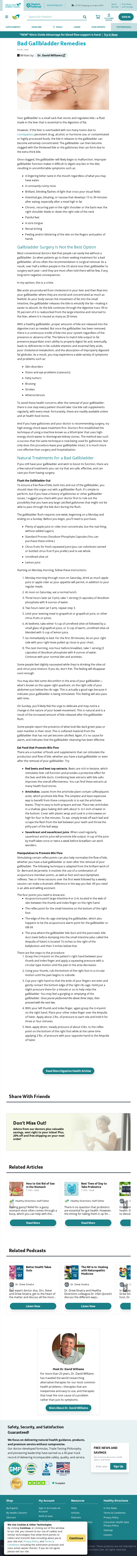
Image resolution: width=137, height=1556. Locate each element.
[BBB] (47, 1468)
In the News (110, 1508)
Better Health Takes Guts (38, 1268)
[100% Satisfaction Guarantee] (31, 1468)
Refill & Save (46, 1516)
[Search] (85, 17)
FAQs (74, 1508)
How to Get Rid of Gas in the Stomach (40, 1185)
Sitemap (108, 1530)
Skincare (11, 1517)
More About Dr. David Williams (68, 1408)
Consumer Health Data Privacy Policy (116, 1524)
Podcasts (76, 1517)
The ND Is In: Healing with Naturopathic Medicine (94, 1270)
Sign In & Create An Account (49, 1509)
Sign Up (118, 1466)
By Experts (12, 1508)
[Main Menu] (7, 17)
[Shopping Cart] (98, 17)
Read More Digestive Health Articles (68, 1071)
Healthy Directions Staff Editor (32, 1200)
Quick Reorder (115, 5)
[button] (126, 17)
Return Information (49, 1520)
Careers (108, 1534)
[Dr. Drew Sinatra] (11, 1284)
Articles (75, 1512)
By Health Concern (16, 1512)
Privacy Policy (31, 1541)
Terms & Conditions (115, 1512)
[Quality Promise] (16, 1483)
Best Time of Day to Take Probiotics (94, 1185)
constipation (25, 134)
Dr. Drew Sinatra (24, 1284)
